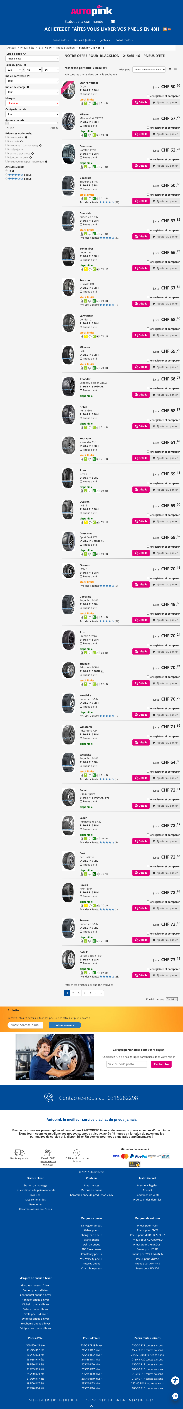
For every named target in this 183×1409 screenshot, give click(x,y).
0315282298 (122, 1097)
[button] (175, 1379)
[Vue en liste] (170, 69)
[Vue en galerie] (175, 69)
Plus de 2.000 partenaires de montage (48, 1161)
